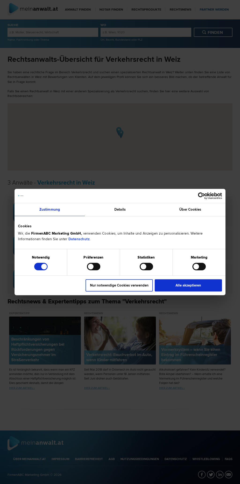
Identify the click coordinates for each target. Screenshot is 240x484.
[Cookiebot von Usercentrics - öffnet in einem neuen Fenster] (201, 195)
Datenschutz (79, 239)
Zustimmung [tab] (49, 209)
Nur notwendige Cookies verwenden (119, 285)
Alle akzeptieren (188, 285)
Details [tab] (120, 209)
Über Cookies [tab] (190, 209)
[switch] (93, 266)
